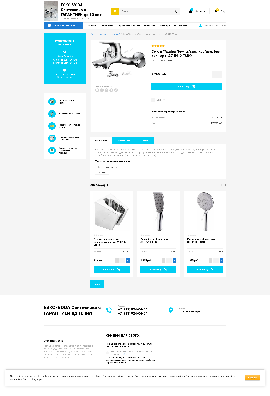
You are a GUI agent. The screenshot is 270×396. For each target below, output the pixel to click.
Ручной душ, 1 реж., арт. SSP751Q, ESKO (154, 241)
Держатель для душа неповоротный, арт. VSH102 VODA (110, 242)
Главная (94, 34)
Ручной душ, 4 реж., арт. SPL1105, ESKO (201, 241)
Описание (101, 140)
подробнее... (124, 354)
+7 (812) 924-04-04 (132, 309)
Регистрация (220, 25)
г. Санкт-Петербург (189, 311)
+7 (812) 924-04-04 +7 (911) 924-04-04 (64, 61)
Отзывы (144, 140)
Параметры (123, 140)
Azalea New (102, 172)
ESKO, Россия (216, 117)
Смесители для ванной (110, 34)
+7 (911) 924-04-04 (132, 313)
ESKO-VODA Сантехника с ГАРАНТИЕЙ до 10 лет (81, 10)
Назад (97, 284)
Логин (208, 25)
